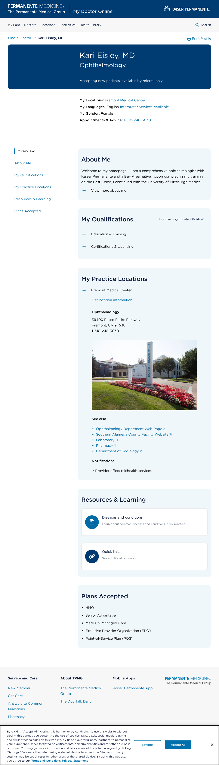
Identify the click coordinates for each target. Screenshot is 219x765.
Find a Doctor (20, 38)
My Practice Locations (32, 187)
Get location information (112, 300)
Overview (26, 151)
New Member (19, 688)
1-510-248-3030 (137, 120)
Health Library (90, 25)
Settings (147, 744)
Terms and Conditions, (46, 760)
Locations (47, 25)
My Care (14, 25)
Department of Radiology (117, 451)
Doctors (30, 25)
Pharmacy (104, 445)
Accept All (178, 744)
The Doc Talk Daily (75, 701)
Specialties (67, 25)
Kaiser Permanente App (133, 688)
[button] (144, 190)
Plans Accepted (27, 211)
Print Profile (201, 38)
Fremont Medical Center (125, 100)
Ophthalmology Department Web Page (129, 429)
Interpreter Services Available (144, 107)
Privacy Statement (75, 760)
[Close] (212, 744)
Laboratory (105, 440)
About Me (22, 163)
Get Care (15, 696)
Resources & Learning (32, 199)
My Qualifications (28, 175)
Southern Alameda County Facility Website (132, 434)
